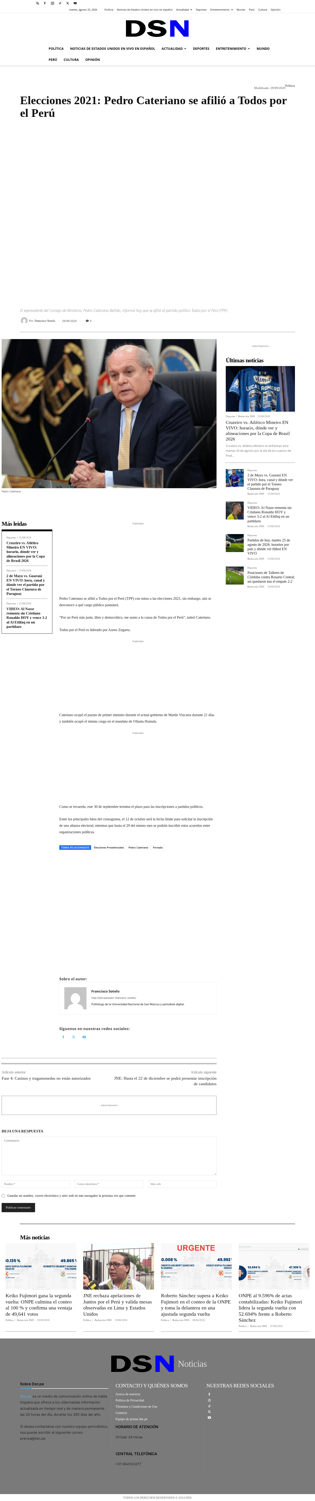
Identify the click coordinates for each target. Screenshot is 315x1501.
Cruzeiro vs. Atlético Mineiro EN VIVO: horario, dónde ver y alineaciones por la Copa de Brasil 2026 (25, 552)
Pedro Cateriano (138, 847)
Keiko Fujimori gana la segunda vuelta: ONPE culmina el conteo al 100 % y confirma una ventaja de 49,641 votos (39, 1305)
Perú (252, 9)
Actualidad (182, 9)
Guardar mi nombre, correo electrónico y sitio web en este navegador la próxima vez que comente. (71, 1195)
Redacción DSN (246, 416)
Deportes (201, 9)
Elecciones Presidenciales (109, 847)
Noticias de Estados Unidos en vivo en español (144, 9)
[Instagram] (52, 3)
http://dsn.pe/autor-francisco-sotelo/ (113, 997)
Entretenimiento (220, 9)
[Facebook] (44, 3)
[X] (67, 3)
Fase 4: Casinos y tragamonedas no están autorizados (46, 1078)
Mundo (241, 9)
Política (108, 9)
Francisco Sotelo (45, 320)
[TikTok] (59, 3)
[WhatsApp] (269, 320)
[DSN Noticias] (157, 28)
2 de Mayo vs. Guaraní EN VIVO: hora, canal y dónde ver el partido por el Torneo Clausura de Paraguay (25, 585)
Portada (158, 847)
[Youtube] (75, 3)
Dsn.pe (26, 1396)
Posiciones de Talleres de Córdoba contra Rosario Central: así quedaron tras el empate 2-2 (271, 577)
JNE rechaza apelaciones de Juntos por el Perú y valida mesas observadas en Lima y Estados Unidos (117, 1305)
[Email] (290, 320)
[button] (37, 3)
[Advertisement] (157, 209)
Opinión (276, 9)
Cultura (262, 9)
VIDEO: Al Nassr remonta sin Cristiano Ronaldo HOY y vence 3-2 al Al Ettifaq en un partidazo (26, 618)
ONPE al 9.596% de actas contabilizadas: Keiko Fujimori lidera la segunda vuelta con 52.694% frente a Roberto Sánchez (270, 1308)
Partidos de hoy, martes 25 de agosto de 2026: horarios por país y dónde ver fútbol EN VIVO (268, 546)
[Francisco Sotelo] (25, 320)
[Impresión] (279, 320)
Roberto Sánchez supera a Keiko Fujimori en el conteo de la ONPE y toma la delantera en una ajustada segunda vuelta (196, 1305)
